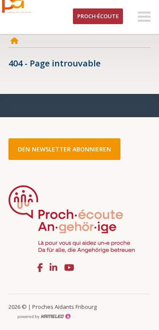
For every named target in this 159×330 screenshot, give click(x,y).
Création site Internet (43, 316)
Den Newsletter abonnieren (64, 149)
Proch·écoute (98, 16)
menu (144, 17)
